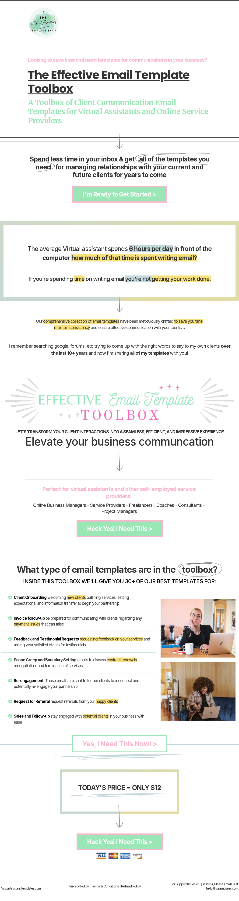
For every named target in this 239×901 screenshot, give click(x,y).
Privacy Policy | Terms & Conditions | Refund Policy (105, 886)
